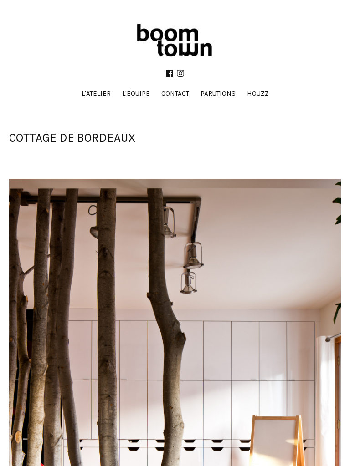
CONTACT (175, 93)
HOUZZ (258, 93)
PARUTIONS (218, 93)
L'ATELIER (96, 93)
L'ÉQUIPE (136, 93)
